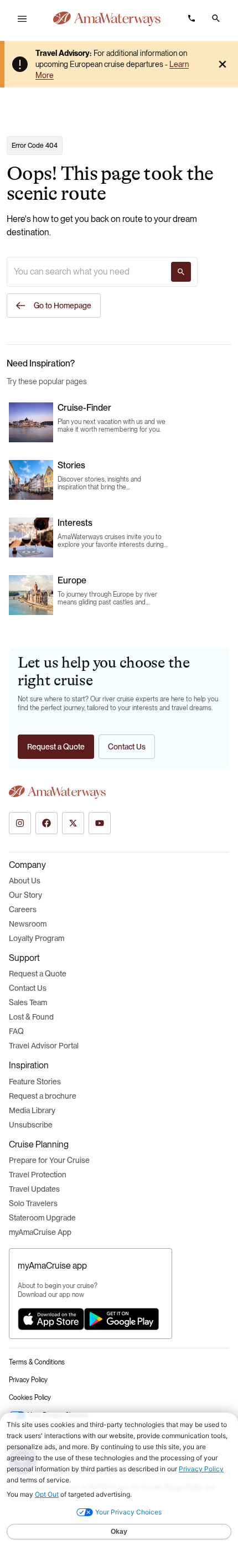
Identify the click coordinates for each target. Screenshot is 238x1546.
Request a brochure (42, 1096)
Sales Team (28, 1002)
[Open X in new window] (73, 823)
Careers (23, 909)
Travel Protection (37, 1174)
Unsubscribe (31, 1125)
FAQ (16, 1031)
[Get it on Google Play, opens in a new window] (121, 1319)
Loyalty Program (36, 938)
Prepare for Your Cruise (49, 1160)
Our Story (25, 895)
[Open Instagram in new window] (20, 823)
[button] (216, 18)
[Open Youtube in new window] (100, 823)
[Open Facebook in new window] (46, 823)
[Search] (181, 272)
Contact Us (27, 988)
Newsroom (27, 924)
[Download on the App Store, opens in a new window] (51, 1319)
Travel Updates (34, 1189)
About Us (24, 880)
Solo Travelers (33, 1203)
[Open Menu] (22, 19)
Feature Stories (35, 1081)
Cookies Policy (30, 1398)
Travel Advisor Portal (44, 1045)
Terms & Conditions (37, 1362)
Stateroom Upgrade (42, 1218)
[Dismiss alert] (222, 64)
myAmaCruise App (40, 1232)
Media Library (32, 1110)
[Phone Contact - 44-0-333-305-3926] (191, 18)
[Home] (107, 19)
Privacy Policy (28, 1380)
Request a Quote (37, 973)
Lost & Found (31, 1017)
